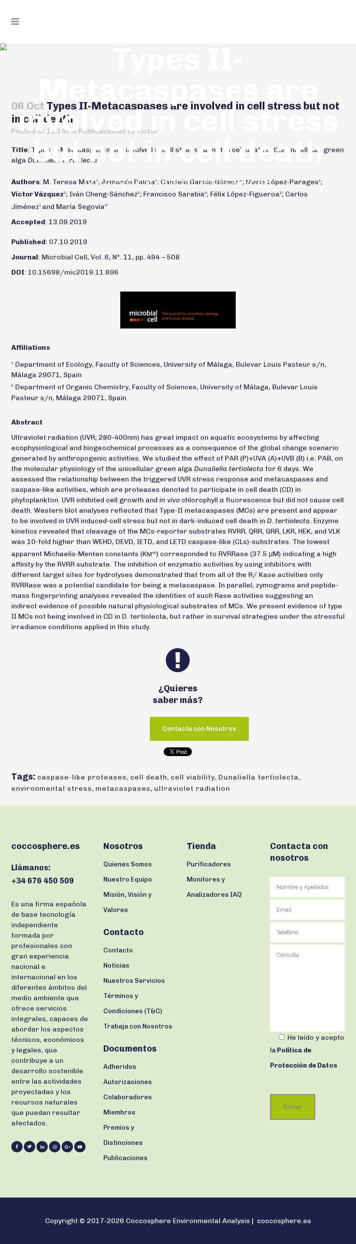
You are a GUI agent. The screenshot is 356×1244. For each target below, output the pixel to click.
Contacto (118, 950)
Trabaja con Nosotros (137, 1026)
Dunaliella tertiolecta (258, 777)
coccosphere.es (284, 1221)
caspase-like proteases (82, 777)
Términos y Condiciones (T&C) (132, 1003)
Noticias (116, 965)
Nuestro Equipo (127, 879)
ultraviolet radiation (192, 788)
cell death (148, 777)
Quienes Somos (127, 864)
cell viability (193, 777)
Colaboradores (127, 1097)
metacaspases (123, 788)
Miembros (119, 1112)
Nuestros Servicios (134, 981)
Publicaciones (125, 1158)
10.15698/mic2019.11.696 (73, 272)
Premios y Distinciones (123, 1135)
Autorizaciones (127, 1082)
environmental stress (51, 788)
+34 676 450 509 (42, 881)
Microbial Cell (64, 257)
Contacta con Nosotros (199, 729)
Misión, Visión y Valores (127, 902)
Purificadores (209, 864)
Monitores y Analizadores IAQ (214, 887)
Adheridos (119, 1067)
